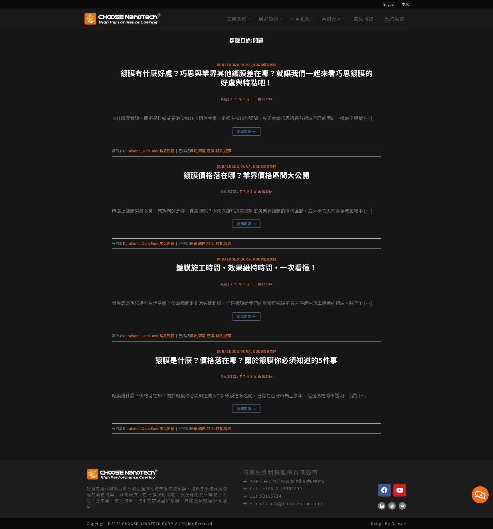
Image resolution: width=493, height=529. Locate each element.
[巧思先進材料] (122, 18)
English (389, 4)
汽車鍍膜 (300, 18)
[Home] (392, 506)
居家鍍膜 (269, 18)
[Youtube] (399, 490)
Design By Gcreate (389, 523)
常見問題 (363, 18)
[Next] (476, 60)
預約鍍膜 (395, 18)
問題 (202, 150)
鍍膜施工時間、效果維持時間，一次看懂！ (246, 267)
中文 (405, 4)
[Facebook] (384, 490)
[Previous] (17, 60)
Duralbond (228, 64)
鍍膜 (227, 150)
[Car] (402, 506)
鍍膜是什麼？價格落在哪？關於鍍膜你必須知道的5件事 (246, 360)
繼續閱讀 (246, 131)
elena (267, 99)
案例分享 (332, 18)
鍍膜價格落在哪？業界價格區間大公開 (246, 175)
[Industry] (381, 506)
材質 (219, 150)
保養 (193, 150)
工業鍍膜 (237, 18)
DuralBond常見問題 (258, 64)
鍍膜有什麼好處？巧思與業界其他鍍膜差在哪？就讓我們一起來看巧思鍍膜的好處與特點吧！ (246, 78)
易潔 (210, 150)
